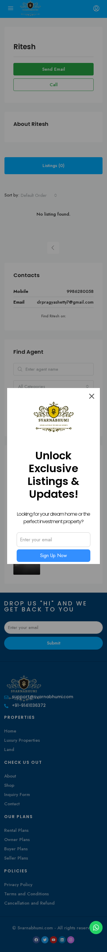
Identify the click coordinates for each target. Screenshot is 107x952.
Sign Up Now (53, 555)
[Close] (91, 396)
